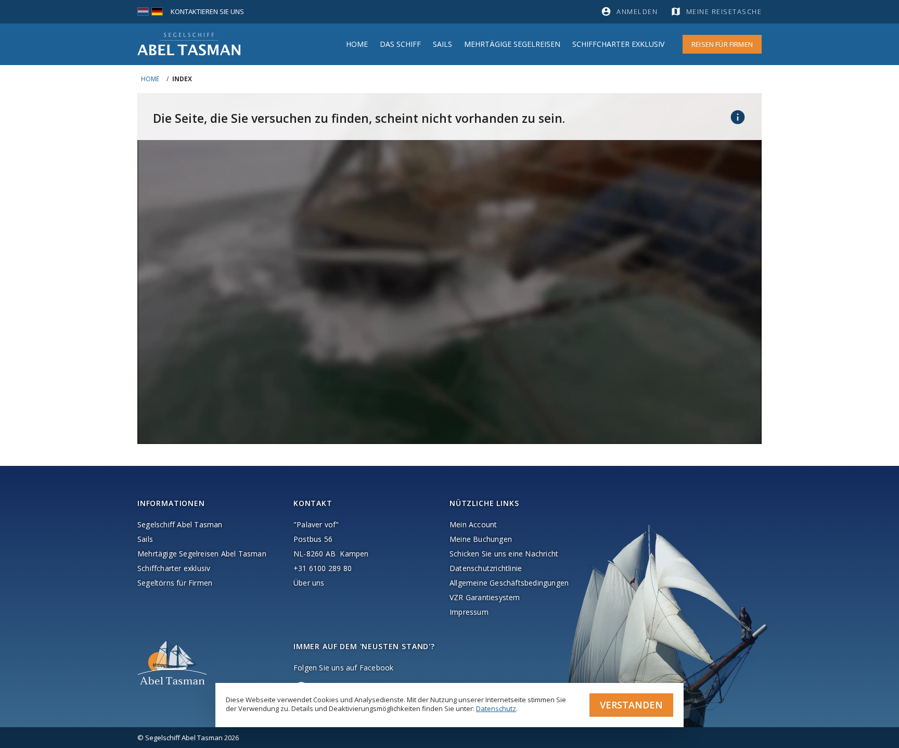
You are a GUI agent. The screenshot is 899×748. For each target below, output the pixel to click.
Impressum (469, 612)
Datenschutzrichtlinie (486, 568)
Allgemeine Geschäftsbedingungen (509, 583)
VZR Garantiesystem (485, 597)
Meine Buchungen (481, 539)
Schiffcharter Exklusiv (618, 44)
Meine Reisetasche (724, 11)
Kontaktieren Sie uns (207, 11)
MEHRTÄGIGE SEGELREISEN (512, 44)
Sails (442, 44)
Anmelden (637, 11)
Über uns (309, 583)
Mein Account (473, 524)
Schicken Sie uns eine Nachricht (504, 554)
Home (357, 44)
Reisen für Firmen (722, 44)
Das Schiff (400, 44)
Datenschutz (496, 708)
